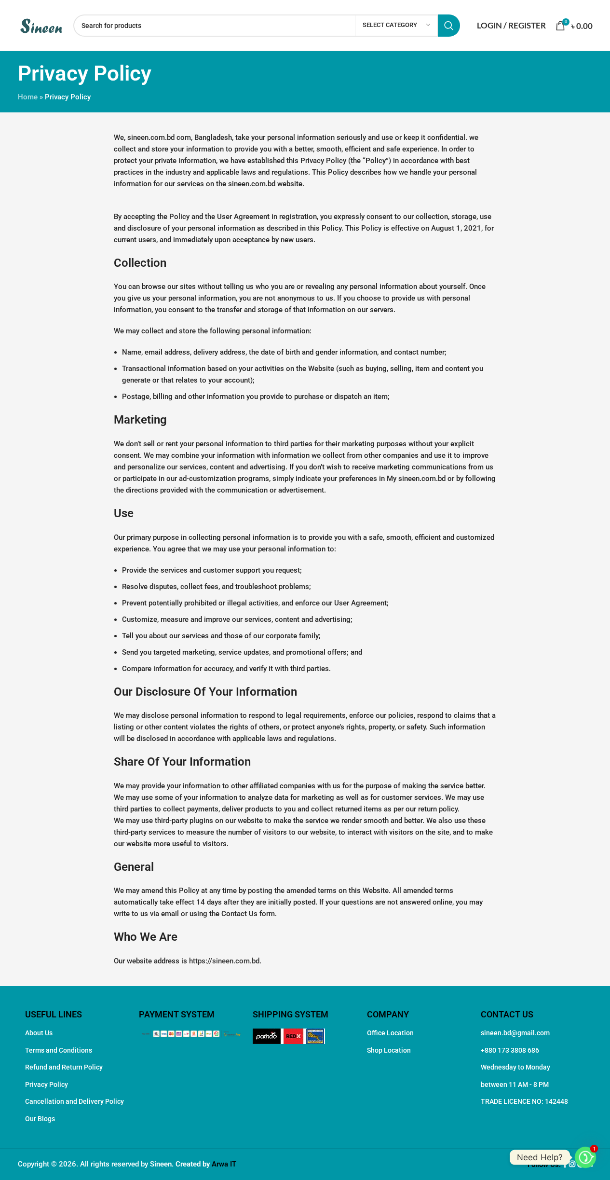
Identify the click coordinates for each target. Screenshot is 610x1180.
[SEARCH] (449, 25)
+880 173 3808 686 (510, 1050)
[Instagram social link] (573, 1164)
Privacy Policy (46, 1084)
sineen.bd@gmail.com (515, 1033)
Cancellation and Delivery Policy (74, 1101)
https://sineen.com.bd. (225, 961)
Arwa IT (224, 1164)
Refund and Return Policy (64, 1067)
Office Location (390, 1033)
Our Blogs (40, 1119)
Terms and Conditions (58, 1050)
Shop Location (389, 1050)
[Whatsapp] (585, 1157)
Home (28, 97)
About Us (39, 1033)
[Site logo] (41, 24)
